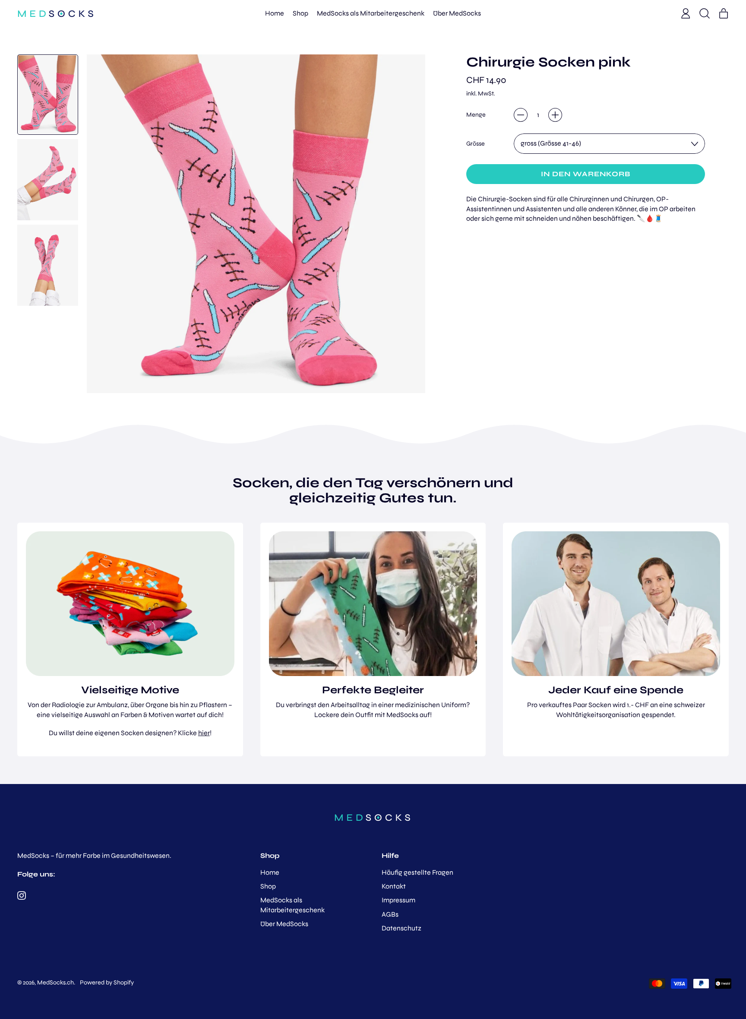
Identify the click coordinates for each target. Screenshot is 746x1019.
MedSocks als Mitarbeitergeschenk (370, 13)
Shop (300, 13)
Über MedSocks (457, 13)
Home (274, 13)
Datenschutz (401, 928)
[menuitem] (47, 94)
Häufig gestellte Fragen (417, 872)
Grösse (475, 143)
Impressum (398, 900)
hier (204, 733)
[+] (555, 115)
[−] (521, 115)
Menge (476, 114)
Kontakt (394, 886)
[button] (704, 13)
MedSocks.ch (55, 982)
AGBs (390, 914)
